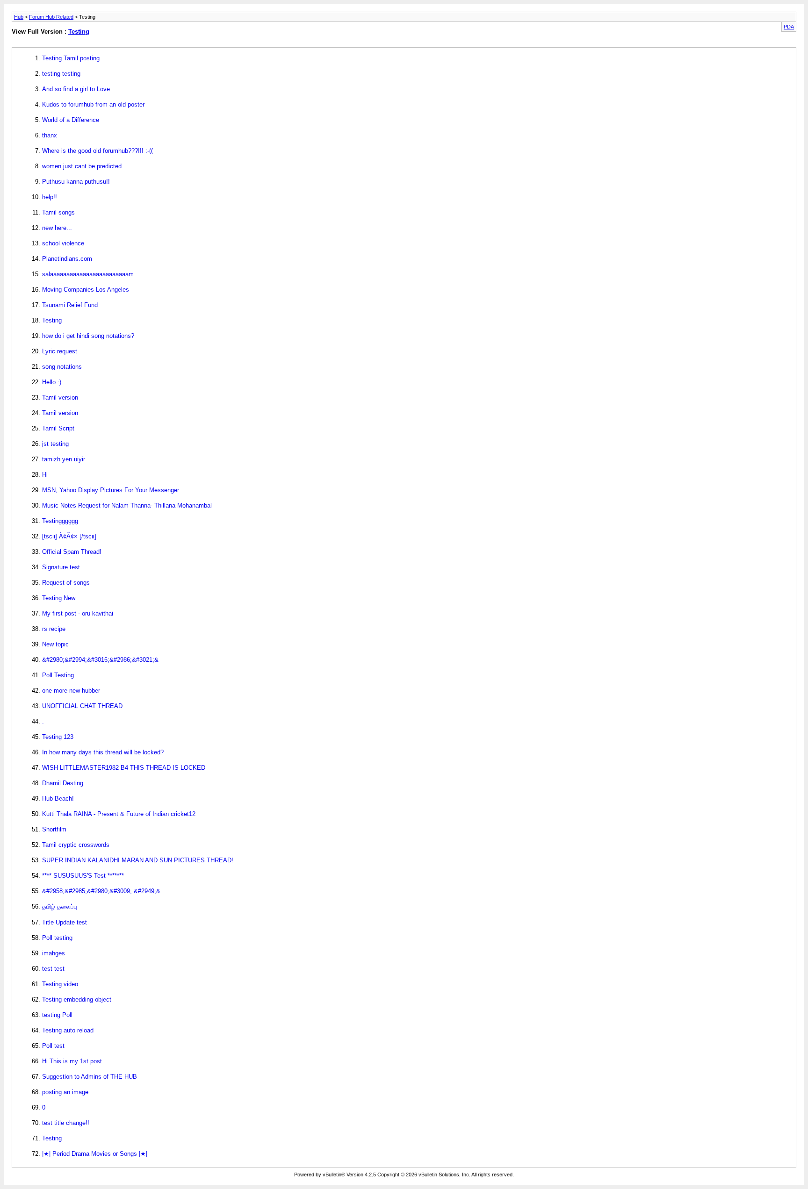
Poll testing (57, 937)
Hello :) (51, 382)
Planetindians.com (67, 258)
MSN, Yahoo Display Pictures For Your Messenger (110, 490)
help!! (49, 197)
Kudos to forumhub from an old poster (93, 104)
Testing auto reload (68, 1030)
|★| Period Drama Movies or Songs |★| (94, 1153)
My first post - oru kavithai (77, 613)
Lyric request (59, 351)
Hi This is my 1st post (72, 1061)
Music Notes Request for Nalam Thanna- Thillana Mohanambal (127, 505)
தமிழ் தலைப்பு (59, 906)
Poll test (53, 1045)
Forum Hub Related (51, 17)
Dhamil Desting (62, 783)
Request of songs (66, 582)
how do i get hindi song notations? (88, 335)
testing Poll (57, 1014)
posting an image (65, 1092)
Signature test (61, 567)
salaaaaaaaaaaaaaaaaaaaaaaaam (88, 274)
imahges (53, 953)
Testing (78, 31)
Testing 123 (57, 736)
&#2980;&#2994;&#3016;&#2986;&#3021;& (100, 659)
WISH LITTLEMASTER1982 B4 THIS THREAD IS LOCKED (123, 767)
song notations (62, 366)
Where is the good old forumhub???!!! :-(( (97, 150)
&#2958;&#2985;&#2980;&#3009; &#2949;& (101, 891)
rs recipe (53, 628)
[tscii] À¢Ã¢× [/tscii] (69, 536)
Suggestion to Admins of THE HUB (89, 1076)
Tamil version (60, 397)
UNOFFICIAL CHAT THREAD (82, 705)
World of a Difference (70, 119)
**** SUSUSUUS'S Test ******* (83, 875)
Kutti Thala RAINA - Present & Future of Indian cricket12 (118, 813)
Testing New (58, 598)
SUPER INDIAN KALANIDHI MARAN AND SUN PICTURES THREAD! (137, 860)
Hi (45, 474)
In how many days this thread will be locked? (103, 752)
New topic (55, 644)
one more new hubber (71, 690)
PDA (789, 26)
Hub (18, 17)
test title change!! (65, 1122)
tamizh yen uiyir (63, 459)
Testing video (60, 984)
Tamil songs (58, 212)
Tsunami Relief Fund (70, 304)
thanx (49, 135)
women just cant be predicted (82, 166)
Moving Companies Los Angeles (85, 289)
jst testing (55, 443)
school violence (63, 243)
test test (53, 968)
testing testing (61, 73)
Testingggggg (60, 520)
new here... (57, 227)
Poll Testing (58, 675)
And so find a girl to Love (76, 89)
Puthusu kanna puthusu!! (76, 181)
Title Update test (64, 922)
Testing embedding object (76, 999)
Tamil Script (58, 428)
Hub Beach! (58, 798)
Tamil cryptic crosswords (75, 844)
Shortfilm (54, 829)
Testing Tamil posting (71, 58)
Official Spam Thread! (71, 551)
